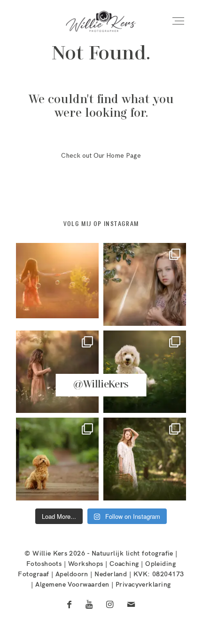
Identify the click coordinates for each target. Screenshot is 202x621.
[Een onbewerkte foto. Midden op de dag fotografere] (144, 284)
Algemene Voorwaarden (72, 584)
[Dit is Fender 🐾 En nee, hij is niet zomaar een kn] (144, 372)
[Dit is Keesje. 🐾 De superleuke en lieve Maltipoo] (57, 459)
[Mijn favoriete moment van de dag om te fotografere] (57, 284)
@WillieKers (100, 385)
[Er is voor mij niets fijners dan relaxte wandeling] (57, 372)
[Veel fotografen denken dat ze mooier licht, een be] (144, 459)
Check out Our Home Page (101, 156)
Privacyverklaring (143, 584)
